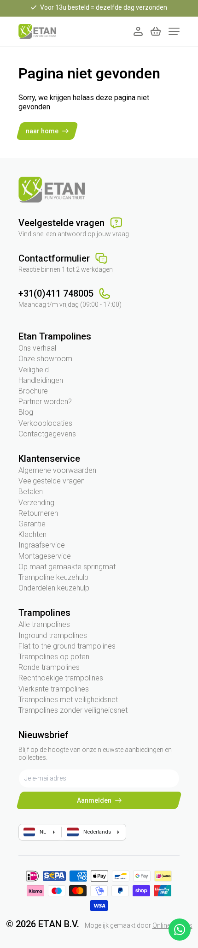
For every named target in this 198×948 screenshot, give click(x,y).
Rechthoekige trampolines (60, 678)
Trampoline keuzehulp (53, 577)
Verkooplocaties (45, 423)
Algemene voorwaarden (57, 470)
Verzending (36, 502)
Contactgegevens (47, 433)
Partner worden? (45, 401)
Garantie (32, 523)
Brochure (33, 391)
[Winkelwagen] (155, 31)
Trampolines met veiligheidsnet (68, 699)
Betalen (30, 491)
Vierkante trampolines (53, 689)
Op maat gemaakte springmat (67, 566)
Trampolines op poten (53, 656)
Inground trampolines (52, 635)
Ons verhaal (37, 348)
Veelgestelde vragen (51, 481)
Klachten (32, 534)
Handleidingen (40, 380)
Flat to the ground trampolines (67, 646)
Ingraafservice (41, 545)
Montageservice (44, 556)
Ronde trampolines (49, 667)
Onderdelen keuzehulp (53, 588)
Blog (25, 412)
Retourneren (38, 513)
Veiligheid (33, 369)
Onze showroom (45, 358)
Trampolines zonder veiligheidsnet (73, 710)
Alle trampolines (44, 624)
